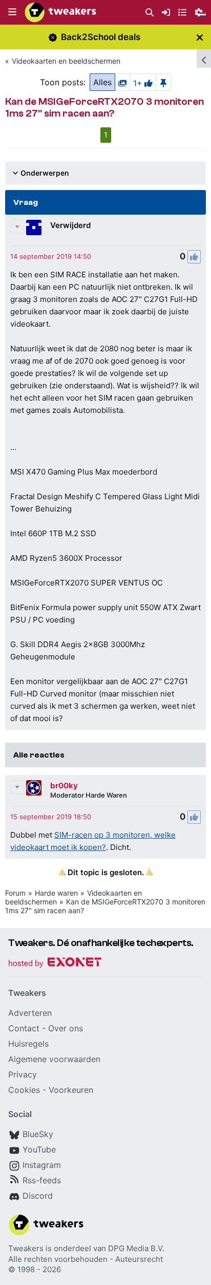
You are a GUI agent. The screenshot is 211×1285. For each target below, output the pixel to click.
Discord (38, 1195)
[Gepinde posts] (163, 82)
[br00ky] (33, 788)
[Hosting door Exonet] (54, 964)
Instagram (42, 1165)
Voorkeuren (71, 1090)
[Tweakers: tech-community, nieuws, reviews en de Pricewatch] (60, 12)
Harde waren (56, 893)
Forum (15, 893)
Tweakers (26, 1248)
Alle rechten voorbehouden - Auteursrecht (85, 1259)
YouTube (39, 1149)
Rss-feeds (42, 1180)
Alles (102, 82)
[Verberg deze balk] (199, 37)
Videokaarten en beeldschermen (66, 60)
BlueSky (38, 1134)
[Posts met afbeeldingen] (122, 82)
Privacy (22, 1074)
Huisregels (28, 1043)
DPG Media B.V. (136, 1248)
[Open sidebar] (204, 58)
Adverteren (30, 1013)
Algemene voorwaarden (54, 1059)
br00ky (64, 785)
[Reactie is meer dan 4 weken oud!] (50, 256)
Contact (23, 1028)
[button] (12, 12)
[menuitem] (149, 13)
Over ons (65, 1028)
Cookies (24, 1090)
